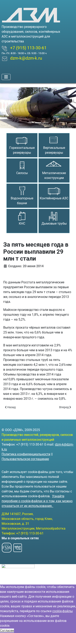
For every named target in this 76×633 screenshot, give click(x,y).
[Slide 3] (45, 122)
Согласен (7, 630)
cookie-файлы (62, 611)
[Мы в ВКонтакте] (18, 546)
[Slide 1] (31, 122)
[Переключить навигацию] (6, 77)
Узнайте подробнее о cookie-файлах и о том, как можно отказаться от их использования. (37, 501)
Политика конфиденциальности (26, 454)
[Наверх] (69, 625)
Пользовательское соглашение (25, 459)
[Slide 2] (38, 122)
